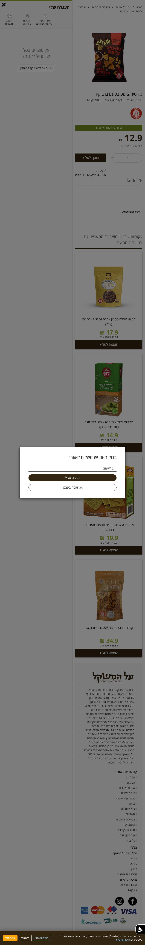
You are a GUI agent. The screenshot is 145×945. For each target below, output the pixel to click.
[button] (140, 929)
